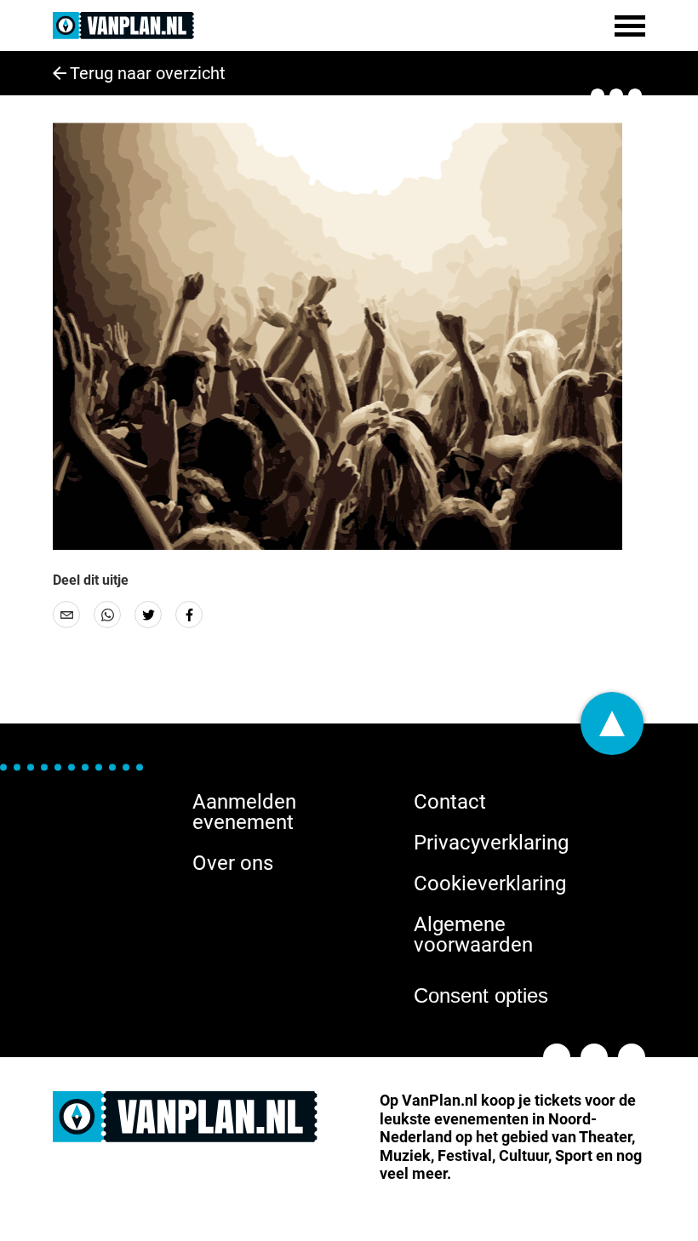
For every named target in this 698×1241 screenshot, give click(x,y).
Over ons (232, 863)
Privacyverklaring (491, 843)
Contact (450, 802)
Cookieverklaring (490, 883)
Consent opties (481, 995)
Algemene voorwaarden (473, 934)
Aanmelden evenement (244, 812)
